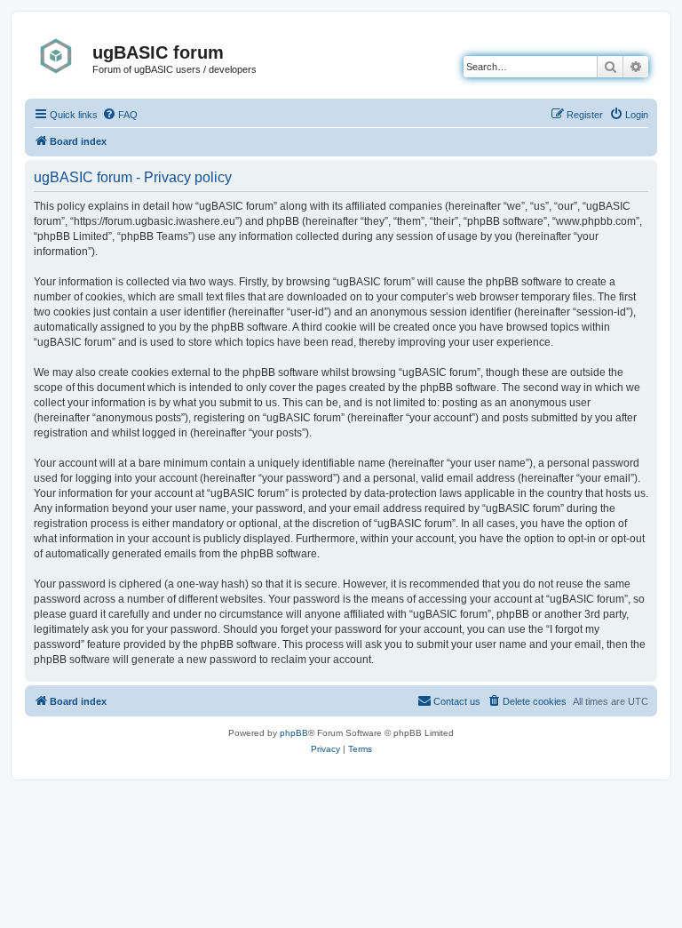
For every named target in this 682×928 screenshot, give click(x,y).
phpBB (294, 733)
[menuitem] (120, 114)
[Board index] (60, 56)
